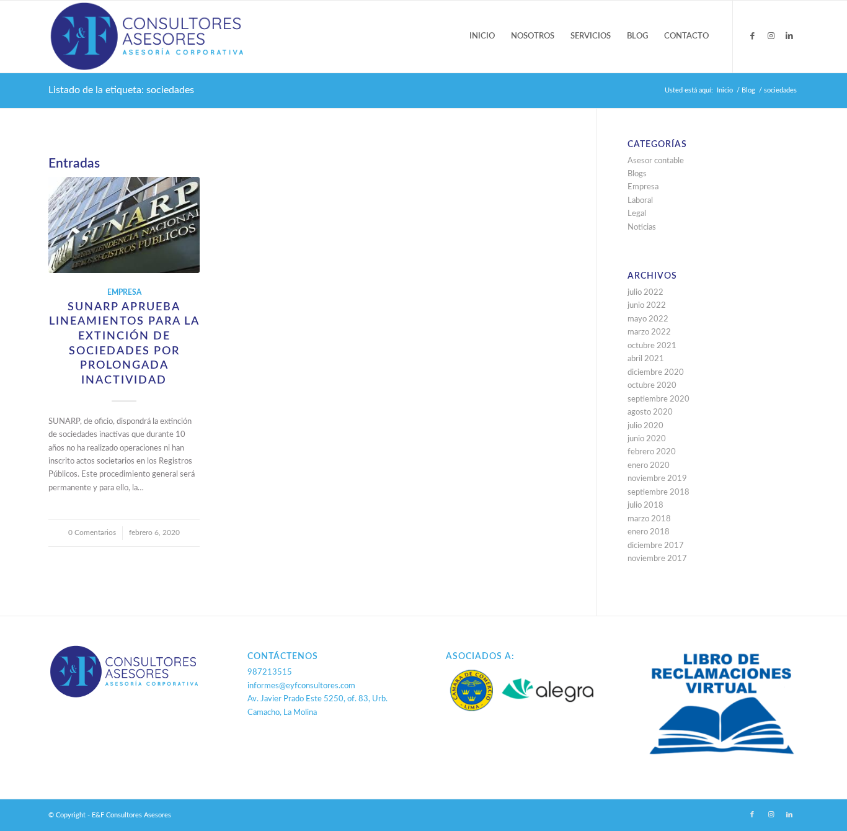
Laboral (640, 201)
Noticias (641, 227)
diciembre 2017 (655, 546)
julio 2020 (645, 426)
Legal (636, 214)
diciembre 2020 (655, 373)
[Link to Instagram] (770, 36)
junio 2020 (646, 439)
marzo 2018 (649, 519)
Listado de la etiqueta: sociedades (121, 90)
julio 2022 (645, 293)
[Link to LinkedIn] (789, 36)
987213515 (269, 672)
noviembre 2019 (657, 479)
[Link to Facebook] (752, 36)
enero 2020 (648, 466)
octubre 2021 (651, 346)
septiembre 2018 (658, 492)
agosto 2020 (650, 412)
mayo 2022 (647, 319)
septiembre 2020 (658, 399)
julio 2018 (645, 505)
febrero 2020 (651, 452)
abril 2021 (645, 359)
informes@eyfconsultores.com (301, 686)
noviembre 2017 (657, 559)
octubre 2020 (651, 386)
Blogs (637, 174)
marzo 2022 (649, 332)
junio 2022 (646, 306)
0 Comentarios (92, 532)
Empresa (124, 292)
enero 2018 (648, 532)
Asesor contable (655, 161)
